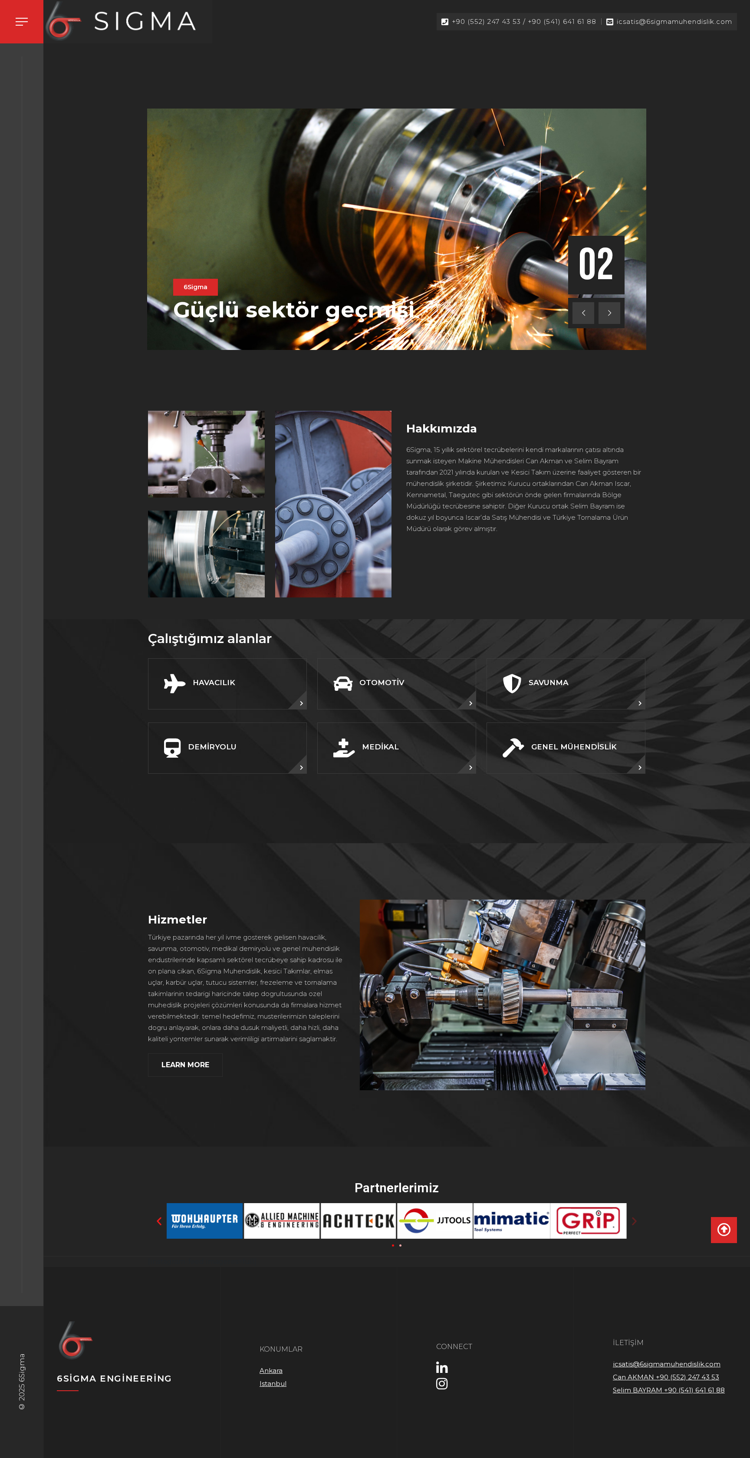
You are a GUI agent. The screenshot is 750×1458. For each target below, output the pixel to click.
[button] (393, 1245)
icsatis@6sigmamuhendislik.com (666, 1364)
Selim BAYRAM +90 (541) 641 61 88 (669, 1390)
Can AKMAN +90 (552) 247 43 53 (666, 1377)
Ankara (271, 1370)
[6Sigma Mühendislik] (127, 21)
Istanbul (273, 1383)
